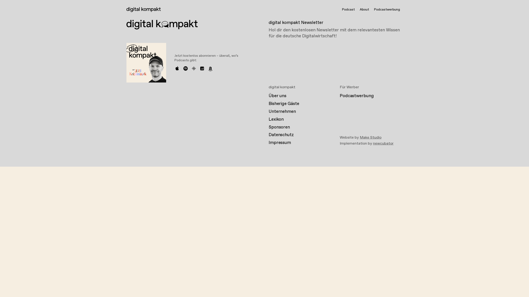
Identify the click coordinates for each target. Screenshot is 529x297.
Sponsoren (279, 127)
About (364, 9)
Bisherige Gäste (284, 104)
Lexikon (276, 119)
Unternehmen (282, 111)
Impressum (280, 143)
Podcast (348, 9)
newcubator (383, 143)
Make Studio (370, 137)
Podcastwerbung (387, 9)
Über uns (277, 96)
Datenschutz (281, 135)
